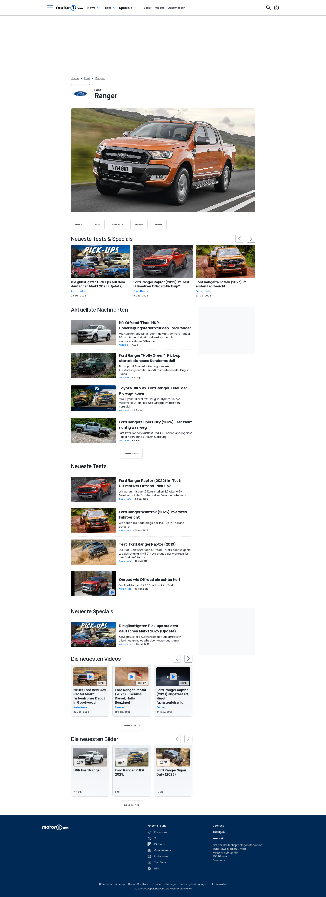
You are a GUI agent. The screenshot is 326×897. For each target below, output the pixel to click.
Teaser (119, 707)
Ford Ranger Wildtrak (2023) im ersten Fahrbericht (221, 284)
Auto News (125, 377)
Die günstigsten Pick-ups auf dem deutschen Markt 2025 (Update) (98, 284)
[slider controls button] (239, 239)
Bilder (147, 7)
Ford (87, 78)
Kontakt (218, 838)
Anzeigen (219, 832)
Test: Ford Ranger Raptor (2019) (147, 544)
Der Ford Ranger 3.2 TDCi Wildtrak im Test (146, 585)
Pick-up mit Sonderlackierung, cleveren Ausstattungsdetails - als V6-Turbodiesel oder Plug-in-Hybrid (155, 370)
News (91, 8)
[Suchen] (268, 7)
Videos (160, 7)
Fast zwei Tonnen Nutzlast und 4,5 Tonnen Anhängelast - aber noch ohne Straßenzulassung (155, 435)
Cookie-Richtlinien (138, 884)
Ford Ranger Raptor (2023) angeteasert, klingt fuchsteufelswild (172, 696)
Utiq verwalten (219, 884)
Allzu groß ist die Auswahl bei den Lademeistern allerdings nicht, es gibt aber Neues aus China (150, 638)
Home (75, 78)
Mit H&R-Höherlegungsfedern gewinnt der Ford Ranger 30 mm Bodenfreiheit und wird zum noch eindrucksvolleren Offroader (154, 337)
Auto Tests (125, 588)
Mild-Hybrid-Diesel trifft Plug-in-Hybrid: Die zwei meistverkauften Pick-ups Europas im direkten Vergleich (150, 402)
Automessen (176, 7)
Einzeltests (140, 291)
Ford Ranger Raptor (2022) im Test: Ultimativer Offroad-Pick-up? (162, 284)
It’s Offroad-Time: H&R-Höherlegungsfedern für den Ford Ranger (155, 325)
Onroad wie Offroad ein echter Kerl (149, 579)
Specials (125, 8)
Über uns (218, 825)
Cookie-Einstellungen (165, 884)
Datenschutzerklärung (112, 884)
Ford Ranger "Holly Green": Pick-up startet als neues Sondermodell (149, 358)
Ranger (100, 78)
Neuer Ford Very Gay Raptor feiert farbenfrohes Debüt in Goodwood (89, 696)
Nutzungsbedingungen (194, 884)
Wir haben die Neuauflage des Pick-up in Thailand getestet (151, 525)
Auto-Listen (79, 291)
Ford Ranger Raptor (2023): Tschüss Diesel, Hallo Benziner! (130, 696)
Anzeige (123, 345)
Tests (107, 8)
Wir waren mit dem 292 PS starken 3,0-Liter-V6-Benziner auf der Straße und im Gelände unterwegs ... (154, 493)
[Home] (69, 7)
